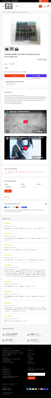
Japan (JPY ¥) (12, 384)
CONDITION (30, 357)
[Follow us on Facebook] (3, 389)
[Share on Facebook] (38, 59)
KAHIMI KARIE (11, 171)
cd (4, 171)
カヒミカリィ (42, 171)
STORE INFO (30, 350)
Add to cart (15, 75)
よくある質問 (30, 359)
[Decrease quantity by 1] (10, 68)
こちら (15, 335)
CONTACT (30, 361)
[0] (47, 6)
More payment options (36, 78)
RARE (17, 171)
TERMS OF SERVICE (6, 374)
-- (4, 59)
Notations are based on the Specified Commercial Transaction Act (10, 377)
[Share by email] (46, 59)
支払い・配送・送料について (11, 341)
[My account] (45, 6)
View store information (10, 84)
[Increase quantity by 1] (17, 68)
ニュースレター (44, 1)
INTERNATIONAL (31, 363)
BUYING (29, 355)
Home (3, 12)
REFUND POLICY (6, 369)
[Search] (40, 6)
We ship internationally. (35, 341)
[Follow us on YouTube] (10, 389)
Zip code (39, 184)
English (4, 384)
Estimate (8, 191)
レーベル (29, 352)
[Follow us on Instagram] (8, 389)
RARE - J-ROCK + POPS (33, 171)
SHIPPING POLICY (6, 370)
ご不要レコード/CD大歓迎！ (36, 335)
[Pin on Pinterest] (41, 59)
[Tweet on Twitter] (43, 59)
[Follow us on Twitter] (6, 389)
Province (23, 184)
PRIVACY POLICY (6, 372)
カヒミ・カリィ (7, 173)
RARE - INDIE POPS (23, 171)
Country (6, 184)
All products (8, 12)
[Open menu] (3, 6)
